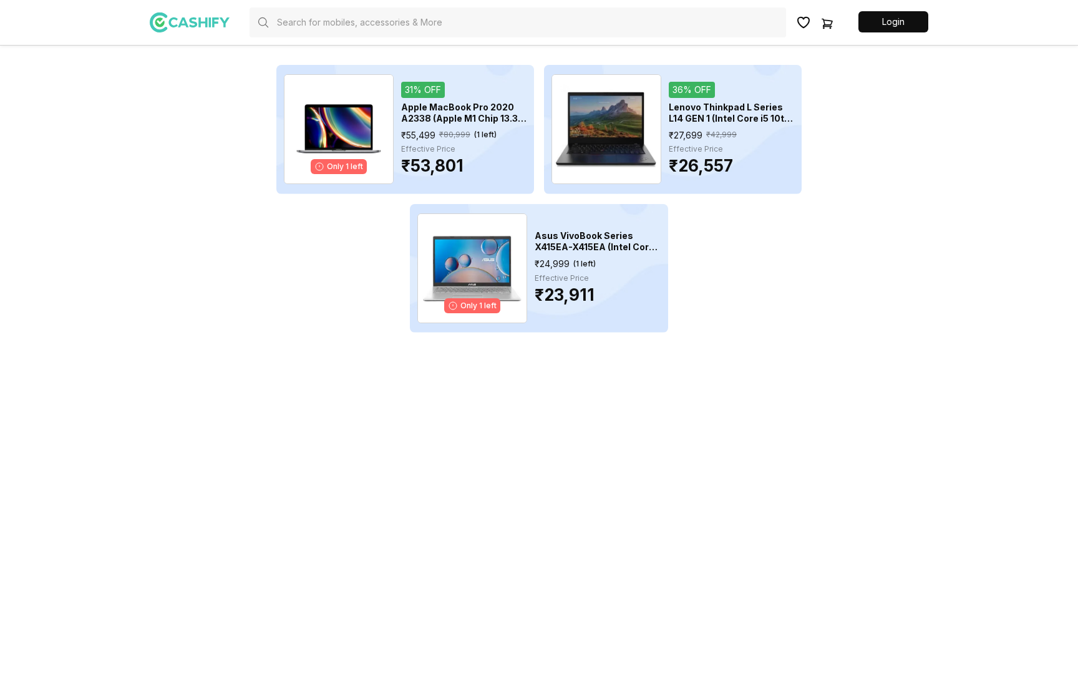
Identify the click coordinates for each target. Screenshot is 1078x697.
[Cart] (827, 22)
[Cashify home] (200, 22)
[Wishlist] (803, 22)
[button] (893, 21)
